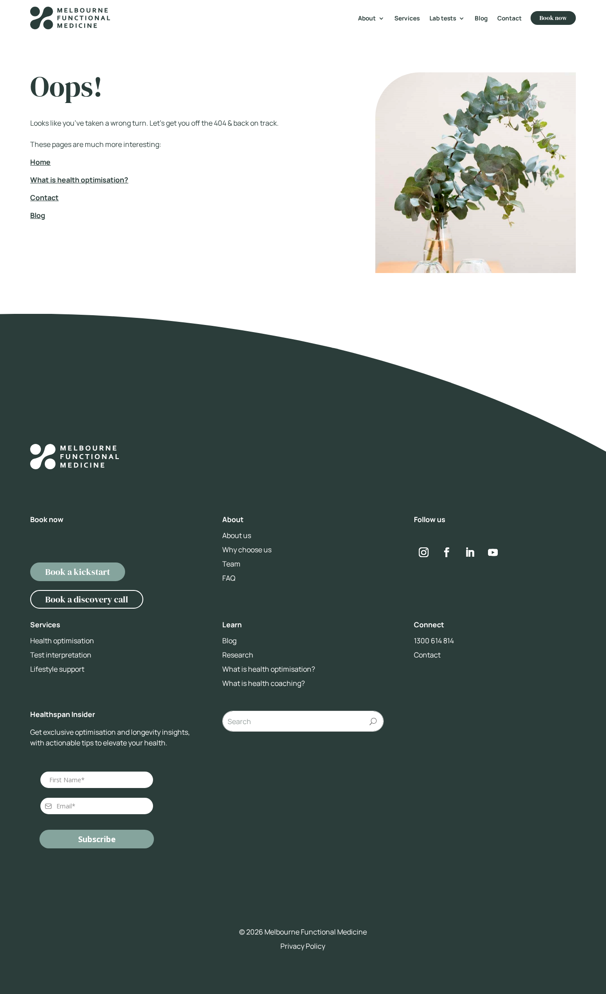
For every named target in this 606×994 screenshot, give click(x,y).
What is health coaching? (263, 683)
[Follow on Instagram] (423, 552)
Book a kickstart (77, 572)
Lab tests (442, 18)
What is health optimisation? (79, 180)
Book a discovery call (86, 599)
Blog (481, 18)
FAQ (229, 578)
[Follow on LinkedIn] (470, 552)
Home (40, 162)
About (367, 18)
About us (236, 535)
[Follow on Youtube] (493, 552)
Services (407, 18)
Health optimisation (62, 641)
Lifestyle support (57, 669)
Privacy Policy (302, 946)
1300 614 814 (434, 641)
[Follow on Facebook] (446, 552)
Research (237, 655)
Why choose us (247, 549)
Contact (509, 18)
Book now (553, 18)
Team (231, 564)
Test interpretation (60, 655)
